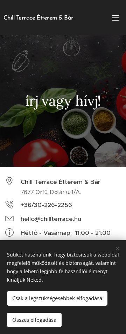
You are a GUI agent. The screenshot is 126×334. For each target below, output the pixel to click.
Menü (115, 17)
